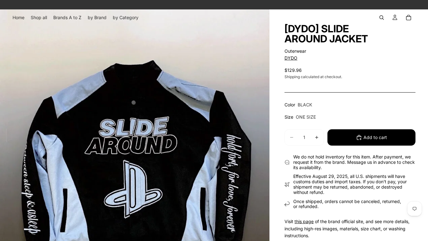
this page (304, 221)
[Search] (382, 17)
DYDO (290, 58)
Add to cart (375, 137)
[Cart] (408, 17)
